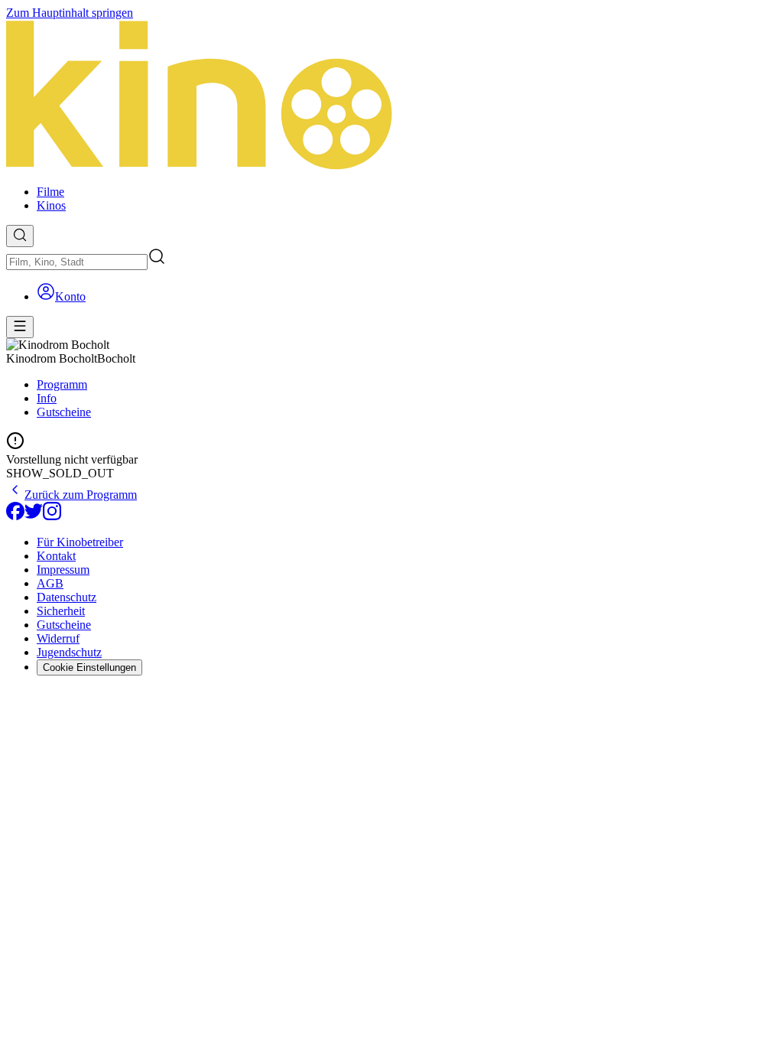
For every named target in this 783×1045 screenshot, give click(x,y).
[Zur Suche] (20, 236)
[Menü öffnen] (20, 327)
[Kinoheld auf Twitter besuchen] (33, 515)
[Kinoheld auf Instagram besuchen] (52, 515)
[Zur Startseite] (391, 96)
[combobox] (77, 262)
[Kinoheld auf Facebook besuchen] (15, 515)
